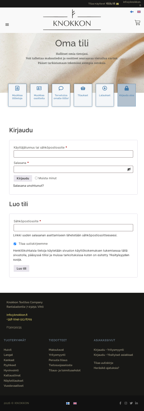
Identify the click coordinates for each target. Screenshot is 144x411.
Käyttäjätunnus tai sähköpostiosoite (47, 146)
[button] (7, 24)
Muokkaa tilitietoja (17, 97)
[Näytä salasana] (129, 169)
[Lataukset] (104, 88)
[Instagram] (125, 403)
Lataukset (104, 95)
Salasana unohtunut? (28, 185)
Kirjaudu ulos (126, 95)
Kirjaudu (23, 178)
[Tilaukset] (83, 88)
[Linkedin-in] (136, 403)
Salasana (28, 162)
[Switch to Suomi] (131, 11)
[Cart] (139, 22)
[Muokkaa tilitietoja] (17, 88)
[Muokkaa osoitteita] (39, 88)
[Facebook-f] (120, 403)
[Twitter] (131, 403)
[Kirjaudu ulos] (126, 88)
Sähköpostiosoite (34, 220)
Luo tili (21, 268)
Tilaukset (83, 95)
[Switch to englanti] (138, 11)
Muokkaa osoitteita (39, 97)
